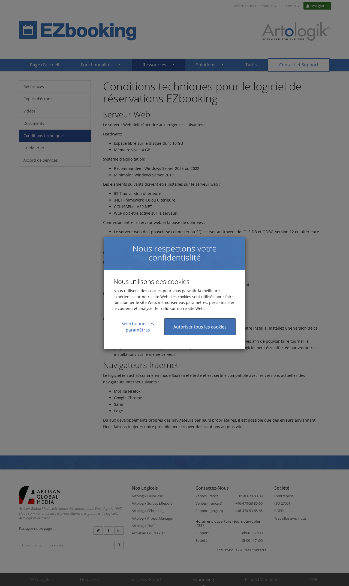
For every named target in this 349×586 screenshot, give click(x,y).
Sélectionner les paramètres (137, 327)
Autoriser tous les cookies (200, 327)
